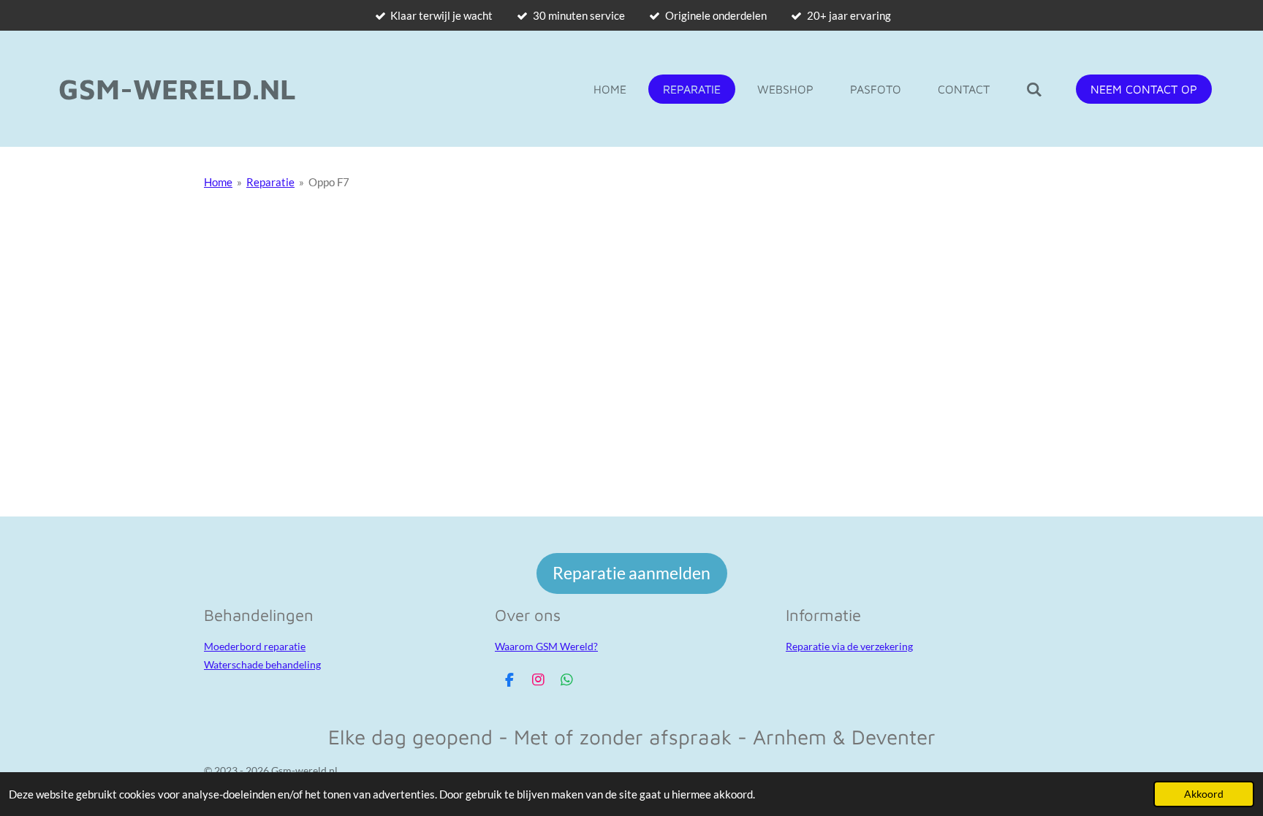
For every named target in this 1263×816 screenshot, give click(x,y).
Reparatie (270, 181)
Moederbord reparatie (255, 646)
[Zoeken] (1034, 89)
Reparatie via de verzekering (849, 646)
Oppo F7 (328, 181)
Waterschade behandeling (262, 664)
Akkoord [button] (1204, 794)
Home (218, 181)
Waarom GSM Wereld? (546, 646)
